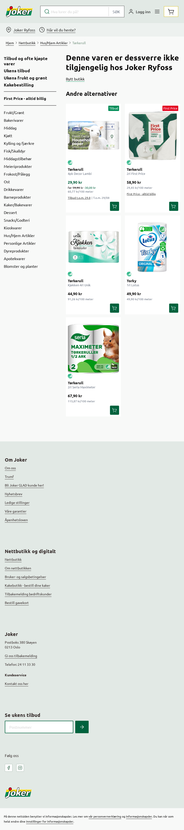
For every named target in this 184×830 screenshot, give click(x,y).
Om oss (10, 468)
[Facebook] (8, 768)
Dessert (10, 212)
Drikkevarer (14, 189)
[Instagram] (20, 768)
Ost (7, 181)
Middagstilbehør (18, 158)
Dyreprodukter (16, 250)
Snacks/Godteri (17, 220)
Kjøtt (8, 135)
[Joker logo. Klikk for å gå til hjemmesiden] (19, 11)
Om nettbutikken (18, 568)
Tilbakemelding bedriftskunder (28, 594)
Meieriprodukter (18, 166)
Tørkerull (75, 169)
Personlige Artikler (20, 243)
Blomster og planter (21, 266)
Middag (10, 127)
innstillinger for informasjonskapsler (49, 821)
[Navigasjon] (157, 11)
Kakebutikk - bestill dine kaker (27, 585)
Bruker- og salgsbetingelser (25, 576)
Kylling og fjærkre (19, 143)
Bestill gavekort (17, 602)
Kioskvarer (13, 227)
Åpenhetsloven (16, 520)
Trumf (9, 476)
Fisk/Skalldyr (14, 150)
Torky (131, 280)
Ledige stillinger (17, 502)
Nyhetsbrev (13, 494)
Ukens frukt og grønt (25, 77)
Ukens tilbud (17, 70)
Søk (116, 11)
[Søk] (82, 727)
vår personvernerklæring (105, 816)
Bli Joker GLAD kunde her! (24, 485)
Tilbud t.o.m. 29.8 (79, 198)
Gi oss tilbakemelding (21, 655)
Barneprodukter (17, 197)
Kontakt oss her (16, 683)
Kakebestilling (19, 84)
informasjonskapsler (139, 816)
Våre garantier (15, 511)
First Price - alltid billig (25, 98)
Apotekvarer (14, 258)
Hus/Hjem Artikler (19, 235)
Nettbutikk (13, 559)
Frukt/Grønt (14, 112)
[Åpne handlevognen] (171, 11)
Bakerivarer (13, 120)
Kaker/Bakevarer (18, 204)
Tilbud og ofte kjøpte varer (26, 61)
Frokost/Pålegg (17, 173)
